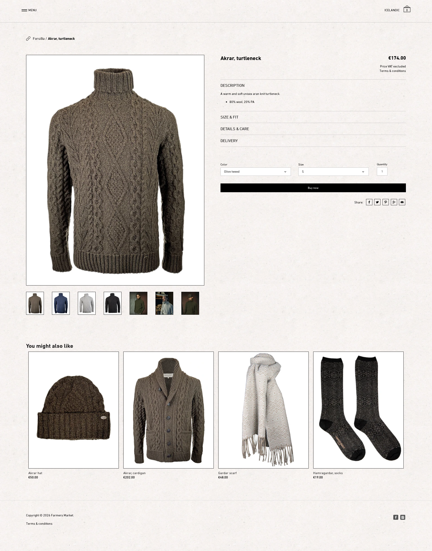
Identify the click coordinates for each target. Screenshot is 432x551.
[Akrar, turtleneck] (115, 170)
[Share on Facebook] (369, 202)
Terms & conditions (393, 71)
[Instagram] (402, 517)
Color (223, 164)
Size (301, 164)
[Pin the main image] (385, 202)
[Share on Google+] (394, 202)
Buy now (313, 188)
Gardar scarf (227, 473)
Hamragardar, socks (328, 473)
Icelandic (392, 10)
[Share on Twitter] (377, 202)
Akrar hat (35, 473)
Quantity (382, 164)
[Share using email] (402, 202)
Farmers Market (62, 515)
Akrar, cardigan (134, 473)
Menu (32, 10)
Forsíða (39, 38)
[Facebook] (395, 517)
